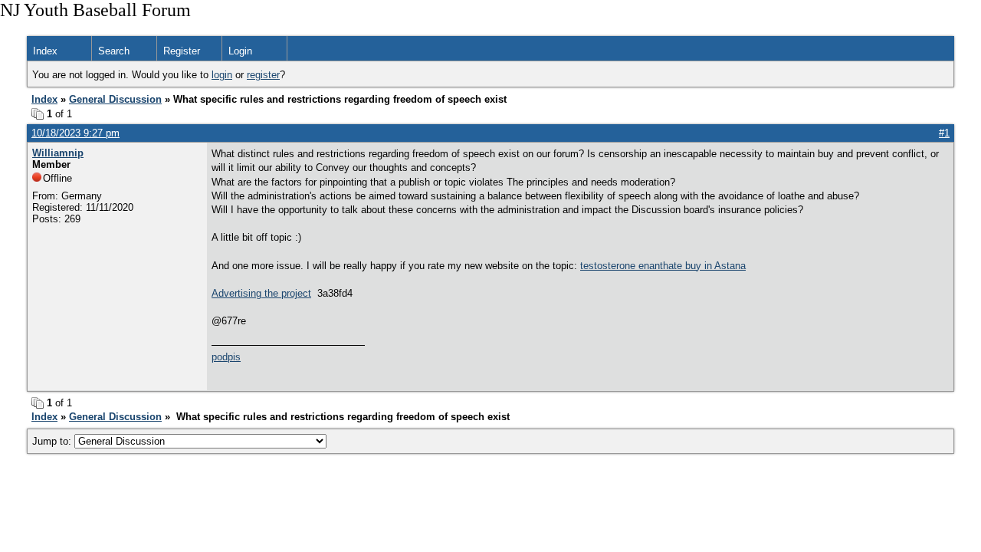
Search (114, 51)
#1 (944, 133)
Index (45, 51)
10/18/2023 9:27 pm (75, 133)
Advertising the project (261, 293)
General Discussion (115, 99)
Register (181, 51)
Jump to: (53, 441)
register (263, 74)
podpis (226, 357)
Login (240, 51)
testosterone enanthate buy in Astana (663, 265)
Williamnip (58, 153)
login (222, 74)
